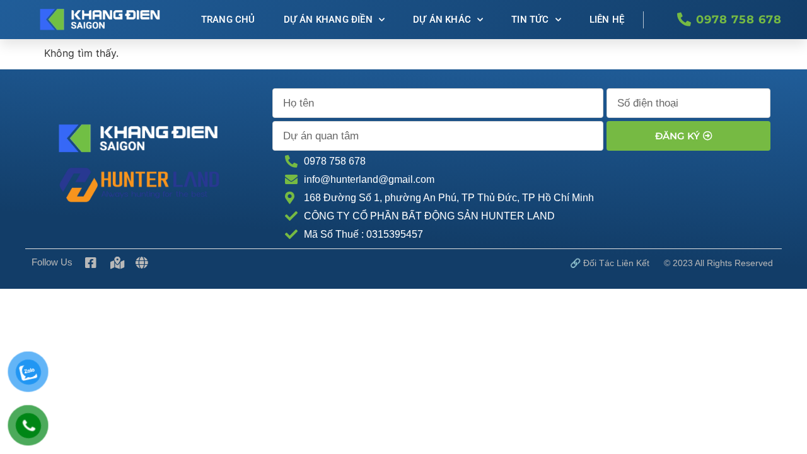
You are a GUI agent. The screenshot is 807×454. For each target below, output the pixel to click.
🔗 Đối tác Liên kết (609, 263)
